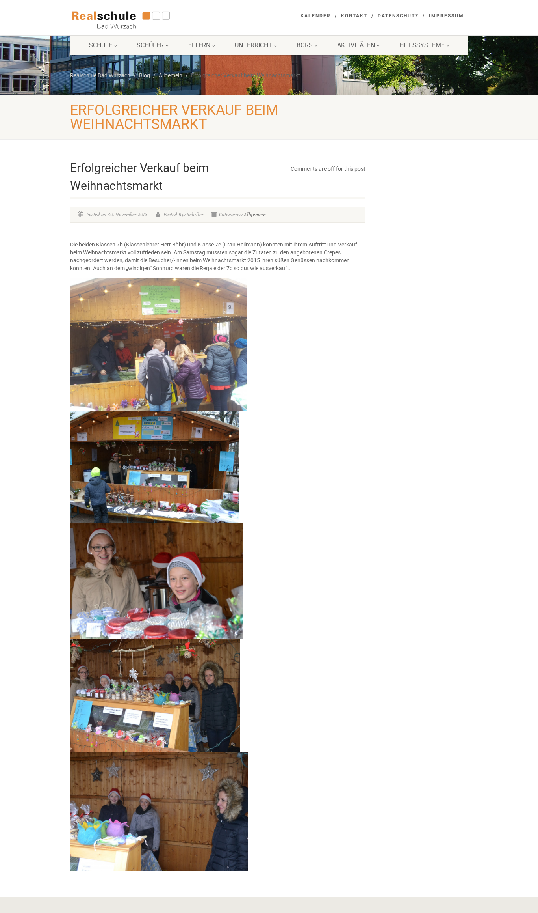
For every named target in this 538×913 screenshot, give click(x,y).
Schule (100, 45)
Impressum (446, 16)
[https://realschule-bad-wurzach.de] (132, 19)
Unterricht (253, 45)
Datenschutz (398, 16)
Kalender (316, 16)
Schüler (150, 45)
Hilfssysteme (422, 45)
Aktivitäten (356, 45)
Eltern (199, 45)
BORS (305, 45)
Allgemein (255, 214)
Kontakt (354, 16)
